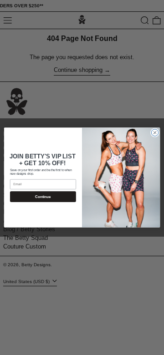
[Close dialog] (154, 132)
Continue (43, 197)
